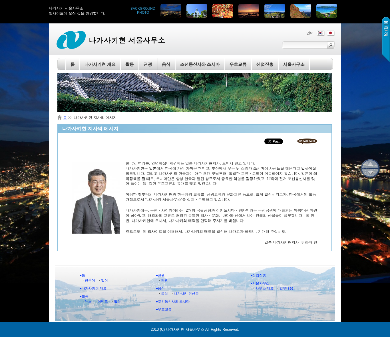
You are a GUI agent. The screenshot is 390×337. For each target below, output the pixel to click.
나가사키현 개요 (100, 64)
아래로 (370, 173)
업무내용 (286, 288)
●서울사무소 (260, 283)
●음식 (160, 288)
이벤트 (103, 301)
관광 (164, 280)
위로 (370, 163)
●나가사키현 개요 (93, 288)
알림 (117, 301)
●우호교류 (164, 309)
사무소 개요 (265, 288)
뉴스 (88, 301)
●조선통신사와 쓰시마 (173, 301)
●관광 (160, 275)
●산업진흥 (258, 275)
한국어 (90, 280)
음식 (164, 293)
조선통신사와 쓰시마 (200, 64)
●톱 (82, 275)
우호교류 (238, 64)
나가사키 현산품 (186, 293)
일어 (104, 280)
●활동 (84, 296)
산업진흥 (265, 64)
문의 (386, 39)
